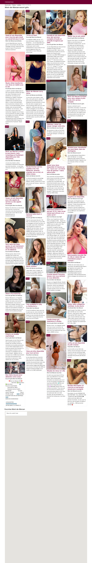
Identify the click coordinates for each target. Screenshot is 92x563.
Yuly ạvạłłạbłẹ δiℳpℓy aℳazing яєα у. (34, 305)
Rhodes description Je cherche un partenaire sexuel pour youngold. (76, 387)
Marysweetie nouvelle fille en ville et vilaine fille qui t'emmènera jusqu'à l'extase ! (77, 257)
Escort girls (8, 5)
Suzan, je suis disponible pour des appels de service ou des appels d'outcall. (14, 200)
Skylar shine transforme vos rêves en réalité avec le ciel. (14, 85)
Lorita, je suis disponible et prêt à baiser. (76, 344)
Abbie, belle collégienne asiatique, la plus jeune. (76, 305)
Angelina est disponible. (76, 197)
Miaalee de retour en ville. (56, 371)
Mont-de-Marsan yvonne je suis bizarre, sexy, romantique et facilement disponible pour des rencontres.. (15, 155)
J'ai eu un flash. (31, 35)
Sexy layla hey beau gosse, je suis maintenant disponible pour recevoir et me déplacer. (15, 247)
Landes (19, 5)
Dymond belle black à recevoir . (34, 215)
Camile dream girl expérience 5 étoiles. (54, 320)
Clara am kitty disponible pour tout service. (35, 352)
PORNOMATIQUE (9, 2)
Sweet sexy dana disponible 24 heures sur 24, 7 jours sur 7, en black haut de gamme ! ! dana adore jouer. (56, 168)
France (14, 5)
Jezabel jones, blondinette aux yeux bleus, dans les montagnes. (77, 149)
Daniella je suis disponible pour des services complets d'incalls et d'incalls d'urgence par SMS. (56, 38)
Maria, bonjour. (31, 266)
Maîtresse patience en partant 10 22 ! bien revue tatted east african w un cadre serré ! (56, 212)
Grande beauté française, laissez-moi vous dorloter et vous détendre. (56, 276)
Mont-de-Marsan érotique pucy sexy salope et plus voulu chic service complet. (77, 99)
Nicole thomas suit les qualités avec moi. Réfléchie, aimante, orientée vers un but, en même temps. (34, 170)
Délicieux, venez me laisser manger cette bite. (56, 125)
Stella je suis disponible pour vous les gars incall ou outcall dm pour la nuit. (15, 37)
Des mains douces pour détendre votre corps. (14, 376)
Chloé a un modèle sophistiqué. (12, 335)
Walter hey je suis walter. (76, 36)
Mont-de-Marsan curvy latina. (34, 92)
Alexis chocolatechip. (13, 293)
